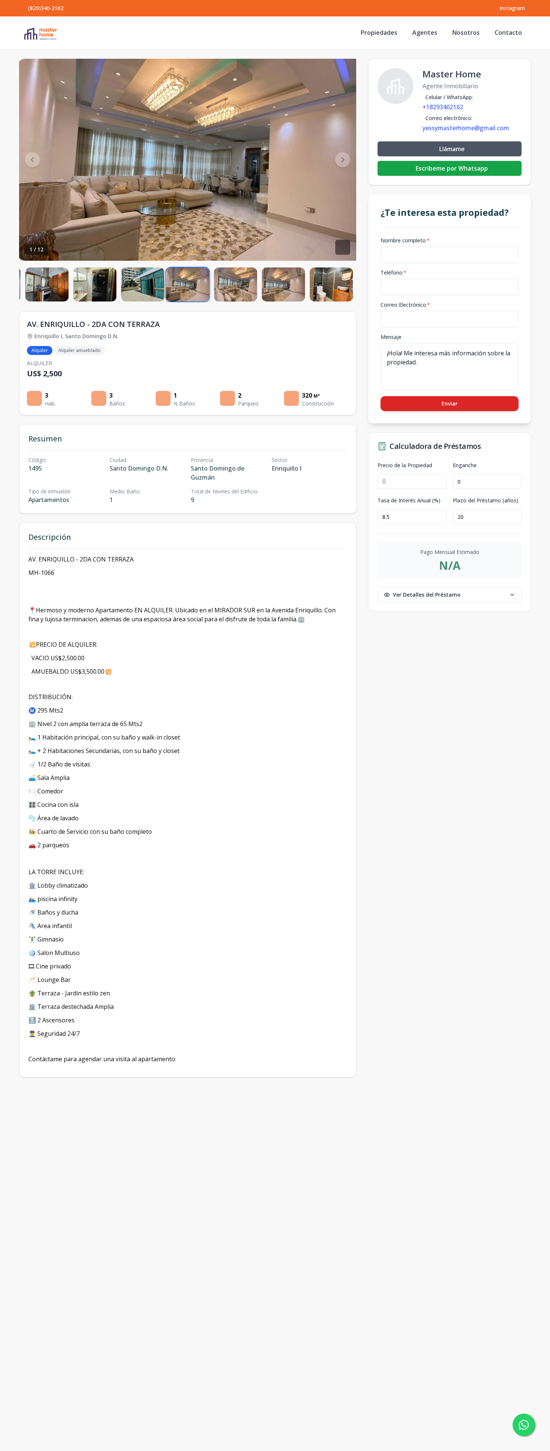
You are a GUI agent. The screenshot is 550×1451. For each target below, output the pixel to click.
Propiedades (379, 32)
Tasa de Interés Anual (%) (409, 500)
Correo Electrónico (405, 304)
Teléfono (393, 272)
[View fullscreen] (342, 247)
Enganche (465, 465)
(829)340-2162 (46, 8)
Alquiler (39, 350)
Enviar (449, 403)
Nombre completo (405, 240)
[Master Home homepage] (40, 33)
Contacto (508, 32)
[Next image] (342, 159)
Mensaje (391, 336)
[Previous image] (32, 159)
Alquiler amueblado (79, 350)
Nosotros (466, 32)
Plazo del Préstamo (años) (485, 500)
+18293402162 (442, 107)
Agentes (424, 32)
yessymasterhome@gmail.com (465, 128)
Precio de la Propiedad (405, 465)
